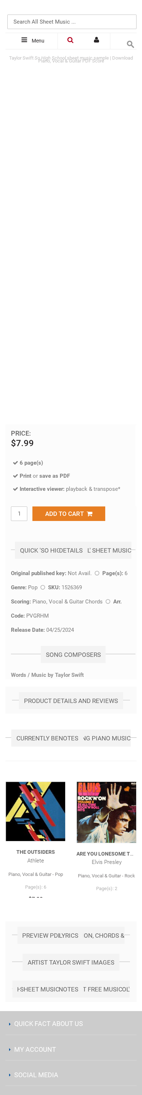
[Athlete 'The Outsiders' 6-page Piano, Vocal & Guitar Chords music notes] (35, 811)
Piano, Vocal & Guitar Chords (67, 601)
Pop (33, 587)
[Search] (129, 10)
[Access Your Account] (97, 41)
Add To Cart (66, 513)
